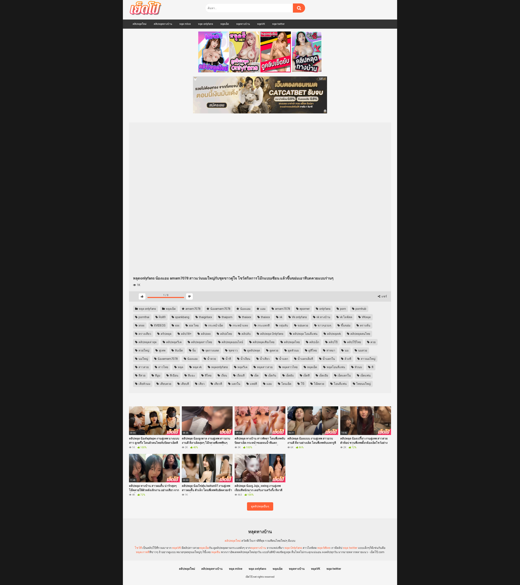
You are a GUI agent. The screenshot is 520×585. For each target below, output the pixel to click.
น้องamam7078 (220, 308)
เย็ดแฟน (365, 375)
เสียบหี (184, 383)
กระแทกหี (263, 325)
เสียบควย (165, 383)
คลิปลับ (246, 333)
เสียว (201, 383)
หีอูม (157, 375)
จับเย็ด (178, 350)
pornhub (360, 308)
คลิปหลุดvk (333, 333)
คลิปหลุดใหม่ (139, 24)
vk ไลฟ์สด (345, 317)
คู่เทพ (161, 350)
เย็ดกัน (272, 375)
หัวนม (358, 367)
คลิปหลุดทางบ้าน (163, 24)
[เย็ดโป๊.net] (145, 8)
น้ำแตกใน (328, 358)
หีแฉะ (191, 375)
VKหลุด (366, 317)
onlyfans (324, 308)
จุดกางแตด (212, 350)
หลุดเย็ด (224, 24)
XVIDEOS (159, 325)
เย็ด (256, 375)
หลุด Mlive (323, 547)
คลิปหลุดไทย (291, 342)
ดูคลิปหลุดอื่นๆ (260, 506)
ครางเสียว (144, 333)
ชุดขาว (233, 350)
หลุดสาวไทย (290, 367)
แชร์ (384, 296)
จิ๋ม (194, 350)
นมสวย (362, 350)
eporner (304, 308)
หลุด (180, 367)
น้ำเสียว (264, 358)
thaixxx (265, 317)
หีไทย (207, 375)
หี (372, 367)
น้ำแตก (283, 358)
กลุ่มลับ (283, 325)
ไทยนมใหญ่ (363, 383)
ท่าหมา (330, 350)
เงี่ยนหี (240, 375)
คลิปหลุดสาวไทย (201, 342)
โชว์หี (138, 547)
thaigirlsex (205, 317)
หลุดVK (261, 24)
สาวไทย (163, 367)
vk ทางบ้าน (323, 317)
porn (342, 308)
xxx (176, 325)
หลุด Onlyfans (293, 547)
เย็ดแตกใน (344, 375)
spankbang (181, 317)
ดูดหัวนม (293, 350)
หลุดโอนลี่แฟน (335, 367)
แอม (262, 308)
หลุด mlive (185, 24)
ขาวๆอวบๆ (324, 325)
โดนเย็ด (286, 383)
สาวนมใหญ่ (367, 358)
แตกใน (235, 383)
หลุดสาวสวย (264, 367)
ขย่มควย (302, 325)
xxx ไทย (193, 325)
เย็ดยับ (289, 375)
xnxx (141, 325)
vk (280, 317)
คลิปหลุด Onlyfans (271, 333)
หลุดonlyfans (219, 367)
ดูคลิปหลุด (253, 350)
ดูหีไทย (312, 350)
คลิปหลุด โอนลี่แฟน (304, 333)
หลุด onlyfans (205, 24)
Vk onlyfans (299, 317)
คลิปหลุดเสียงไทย (263, 342)
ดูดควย (273, 350)
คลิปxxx (205, 333)
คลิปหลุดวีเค (174, 342)
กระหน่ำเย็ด (215, 325)
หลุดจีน (215, 552)
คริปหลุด (165, 333)
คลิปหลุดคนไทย (360, 333)
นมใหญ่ (143, 358)
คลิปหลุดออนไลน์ (232, 342)
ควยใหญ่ (143, 350)
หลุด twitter (278, 24)
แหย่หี (253, 383)
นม (346, 350)
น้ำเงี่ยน (245, 358)
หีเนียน (173, 375)
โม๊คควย (318, 383)
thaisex (246, 317)
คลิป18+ (185, 333)
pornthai (143, 317)
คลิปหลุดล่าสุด (147, 342)
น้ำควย (211, 358)
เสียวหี (217, 383)
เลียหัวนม (144, 383)
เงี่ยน (223, 375)
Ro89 (162, 317)
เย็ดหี (306, 375)
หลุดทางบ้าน (243, 24)
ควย (373, 342)
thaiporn (226, 317)
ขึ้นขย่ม (345, 325)
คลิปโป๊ (333, 342)
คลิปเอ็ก (314, 342)
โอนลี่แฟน (340, 383)
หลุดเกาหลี (142, 552)
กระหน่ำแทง (240, 325)
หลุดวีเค (242, 367)
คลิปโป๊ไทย (354, 342)
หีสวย (141, 375)
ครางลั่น (364, 325)
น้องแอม (244, 308)
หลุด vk (197, 367)
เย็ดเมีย (323, 375)
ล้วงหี (347, 358)
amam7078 (192, 308)
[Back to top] (506, 573)
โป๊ (302, 383)
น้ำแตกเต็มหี (305, 358)
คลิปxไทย (226, 333)
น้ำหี (228, 358)
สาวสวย (143, 367)
